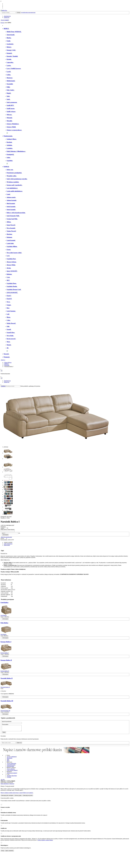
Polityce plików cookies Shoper (45, 840)
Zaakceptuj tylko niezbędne (7, 795)
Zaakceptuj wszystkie (27, 795)
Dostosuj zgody (18, 795)
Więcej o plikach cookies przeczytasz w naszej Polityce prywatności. (17, 792)
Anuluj (2, 850)
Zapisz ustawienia (9, 850)
